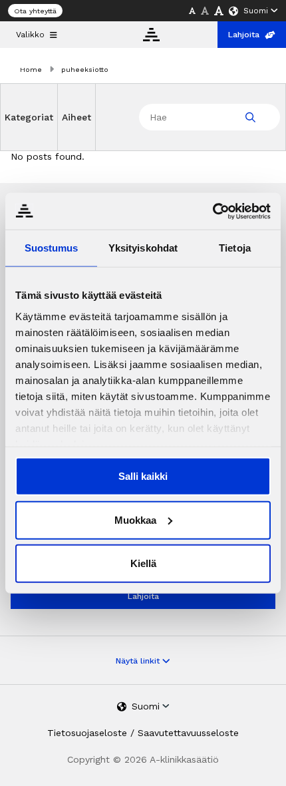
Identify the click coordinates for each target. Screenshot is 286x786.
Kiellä (143, 563)
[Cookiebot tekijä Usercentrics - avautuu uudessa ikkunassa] (212, 211)
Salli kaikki (143, 476)
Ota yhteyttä (35, 11)
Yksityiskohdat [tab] (143, 248)
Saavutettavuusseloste (188, 732)
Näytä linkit (139, 661)
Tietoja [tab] (235, 248)
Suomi (255, 10)
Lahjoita (243, 34)
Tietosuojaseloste (87, 732)
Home (31, 69)
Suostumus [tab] (51, 248)
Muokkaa (135, 519)
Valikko (30, 34)
